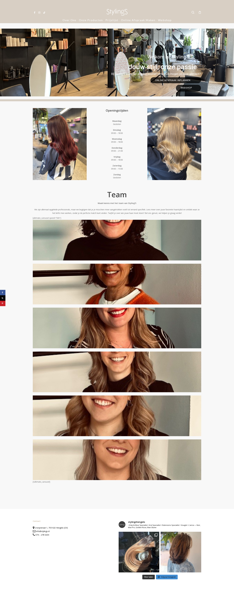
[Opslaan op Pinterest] (2, 303)
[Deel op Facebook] (2, 292)
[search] (193, 12)
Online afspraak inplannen (173, 80)
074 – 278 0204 (42, 534)
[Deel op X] (2, 298)
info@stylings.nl (43, 531)
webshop (186, 87)
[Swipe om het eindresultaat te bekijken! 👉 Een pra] (139, 552)
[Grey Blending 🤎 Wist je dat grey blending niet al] (181, 552)
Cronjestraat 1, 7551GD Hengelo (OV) (51, 527)
